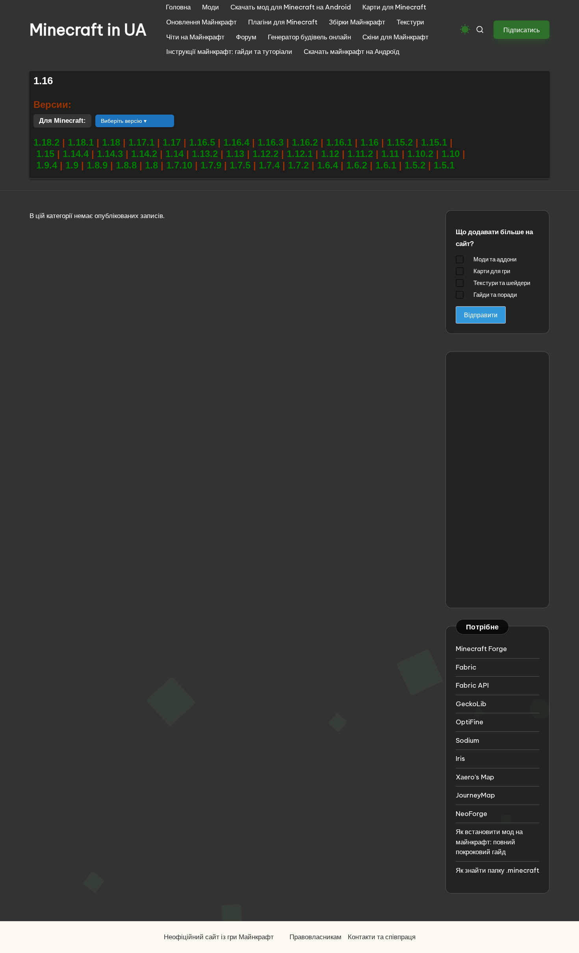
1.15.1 (435, 142)
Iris (460, 758)
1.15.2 (401, 142)
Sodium (467, 740)
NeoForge (471, 813)
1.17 (172, 142)
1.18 (111, 142)
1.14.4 (77, 153)
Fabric (466, 667)
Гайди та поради (495, 294)
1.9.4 (48, 165)
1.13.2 (205, 153)
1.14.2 (145, 153)
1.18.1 (81, 142)
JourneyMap (475, 795)
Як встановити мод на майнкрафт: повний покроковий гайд (489, 841)
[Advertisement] (497, 480)
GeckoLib (471, 703)
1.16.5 (203, 142)
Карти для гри (491, 271)
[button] (521, 29)
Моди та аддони (494, 259)
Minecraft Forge (481, 648)
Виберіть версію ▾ (124, 121)
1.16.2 (306, 142)
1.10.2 (421, 153)
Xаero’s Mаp (475, 777)
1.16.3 (272, 142)
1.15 (46, 153)
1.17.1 (141, 142)
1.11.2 (361, 153)
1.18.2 (46, 142)
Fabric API (472, 685)
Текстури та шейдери (501, 283)
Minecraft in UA (88, 30)
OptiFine (469, 722)
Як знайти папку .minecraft (497, 870)
